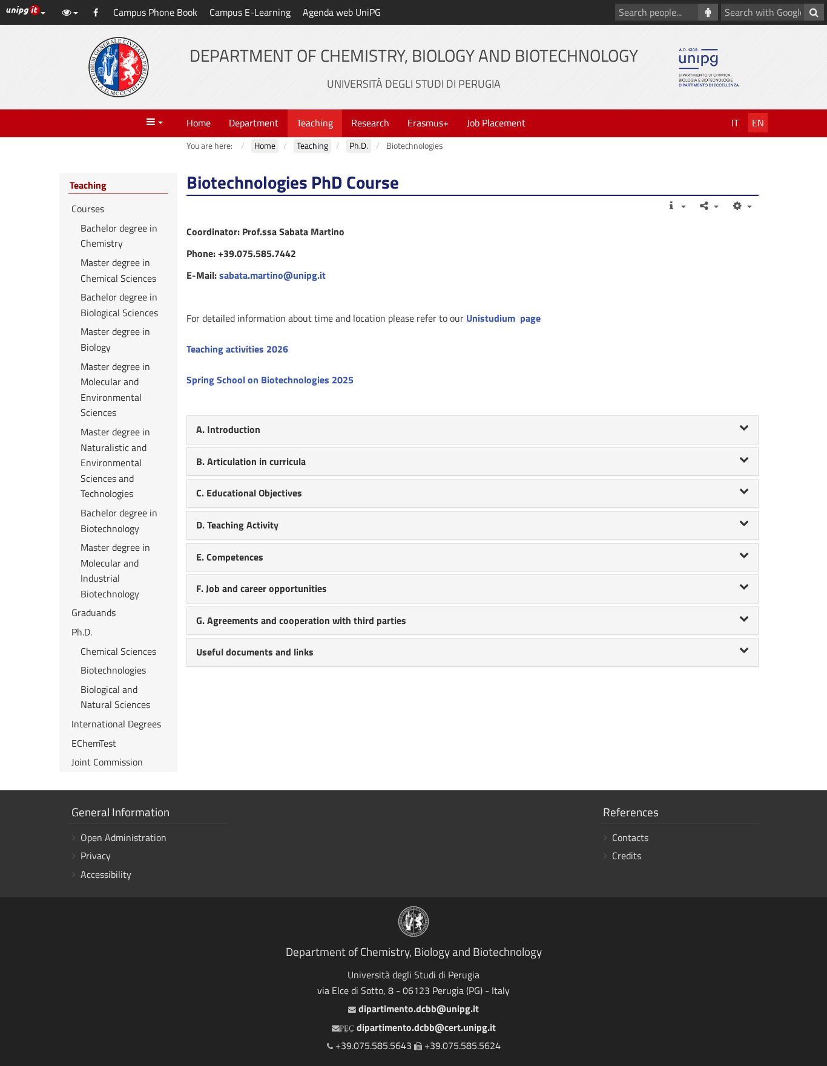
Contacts (630, 837)
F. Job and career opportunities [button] (261, 588)
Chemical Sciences (118, 651)
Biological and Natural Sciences (115, 697)
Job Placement (496, 122)
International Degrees (116, 724)
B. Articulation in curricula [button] (251, 461)
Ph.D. (81, 632)
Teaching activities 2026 (237, 349)
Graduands (93, 612)
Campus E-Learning (250, 12)
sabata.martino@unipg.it (272, 275)
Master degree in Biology (115, 339)
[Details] (675, 206)
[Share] (708, 206)
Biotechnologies (113, 670)
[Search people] (708, 12)
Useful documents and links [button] (255, 652)
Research (370, 122)
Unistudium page (503, 318)
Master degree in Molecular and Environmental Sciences (115, 389)
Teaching (315, 122)
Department (253, 122)
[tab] (472, 430)
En (758, 122)
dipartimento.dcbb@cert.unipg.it (418, 1027)
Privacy (96, 855)
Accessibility (106, 874)
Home (198, 122)
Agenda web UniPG (342, 12)
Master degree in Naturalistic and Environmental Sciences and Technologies (115, 462)
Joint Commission (107, 762)
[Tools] (741, 206)
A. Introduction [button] (228, 429)
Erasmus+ (428, 122)
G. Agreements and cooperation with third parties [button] (301, 620)
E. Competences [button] (229, 557)
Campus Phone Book (155, 12)
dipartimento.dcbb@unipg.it (417, 1008)
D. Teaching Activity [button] (237, 525)
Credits (626, 855)
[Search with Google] (814, 12)
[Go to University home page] (118, 67)
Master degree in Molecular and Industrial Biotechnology (115, 570)
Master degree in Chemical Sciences (118, 270)
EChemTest (93, 743)
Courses (87, 208)
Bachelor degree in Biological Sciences (119, 305)
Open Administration (123, 837)
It (735, 122)
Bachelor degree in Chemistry (119, 236)
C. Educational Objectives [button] (249, 493)
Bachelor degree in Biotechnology (119, 520)
